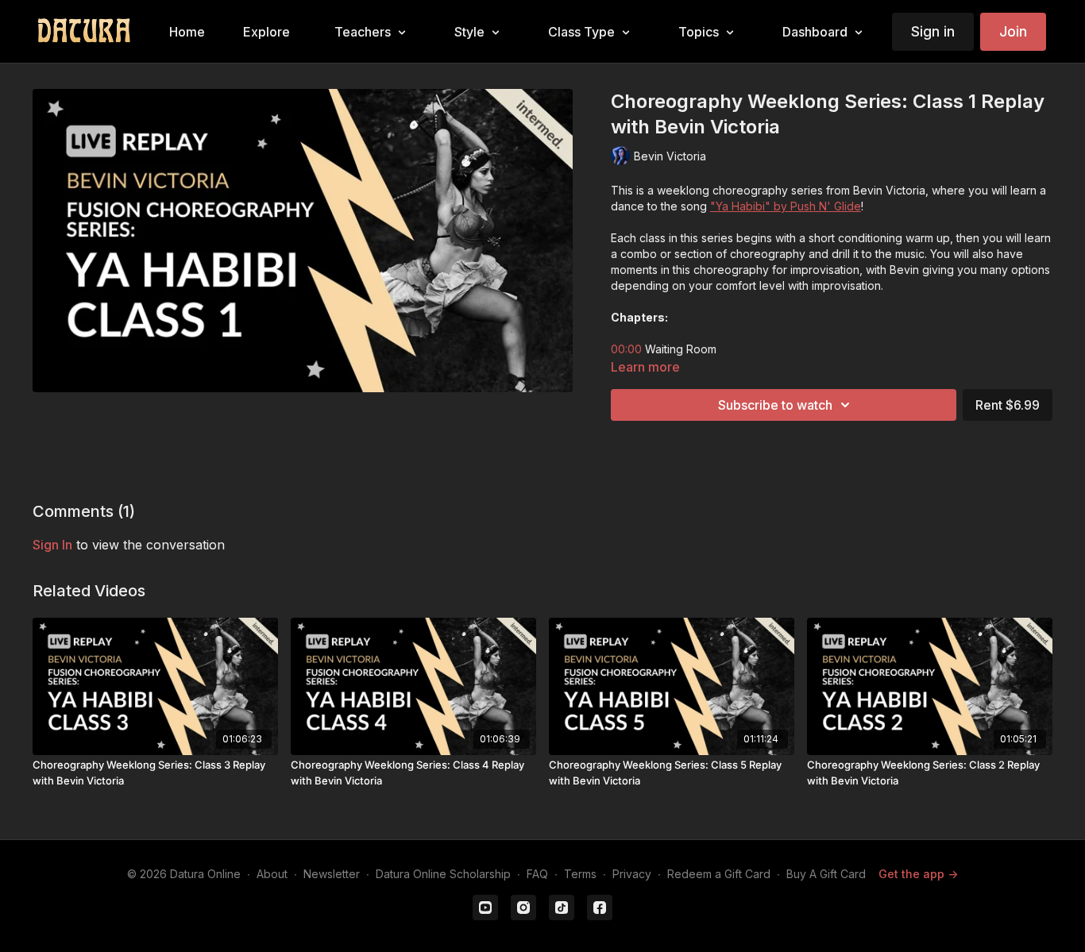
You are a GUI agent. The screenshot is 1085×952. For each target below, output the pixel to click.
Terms (580, 874)
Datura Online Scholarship (443, 874)
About (272, 874)
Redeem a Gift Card (718, 874)
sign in (52, 545)
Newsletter (331, 874)
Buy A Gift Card (826, 874)
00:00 (626, 349)
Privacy (631, 874)
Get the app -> (918, 874)
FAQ (537, 874)
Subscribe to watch (775, 405)
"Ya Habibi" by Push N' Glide (785, 206)
